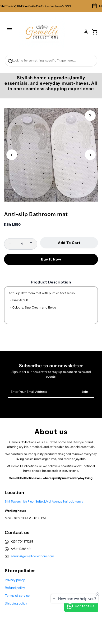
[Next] (90, 155)
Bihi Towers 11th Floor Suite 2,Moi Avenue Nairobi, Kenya (44, 501)
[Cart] (94, 32)
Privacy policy (15, 580)
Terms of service (17, 595)
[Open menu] (9, 31)
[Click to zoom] (90, 115)
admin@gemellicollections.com (32, 556)
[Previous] (11, 155)
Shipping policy (16, 603)
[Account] (86, 32)
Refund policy (15, 588)
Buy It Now (51, 259)
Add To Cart (69, 242)
